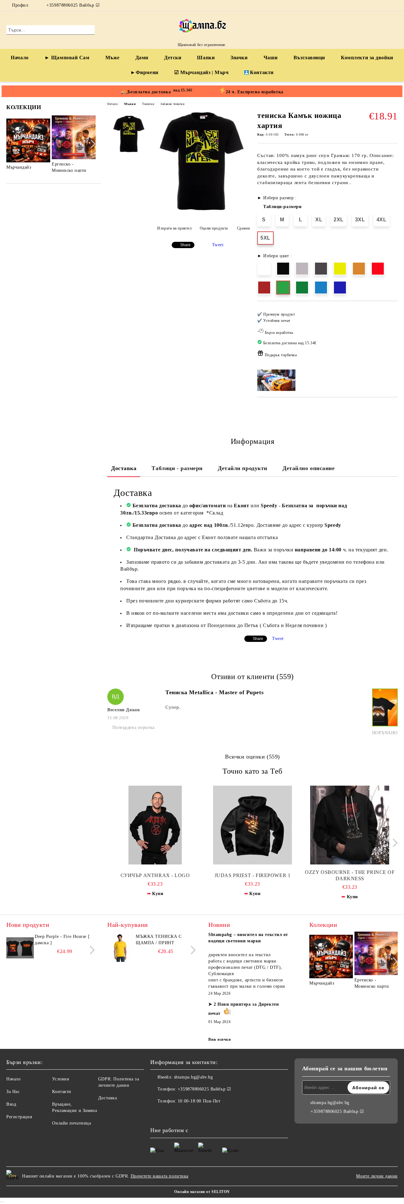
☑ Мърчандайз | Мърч (201, 72)
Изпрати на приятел (174, 228)
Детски (172, 57)
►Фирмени (144, 72)
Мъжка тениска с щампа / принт (158, 939)
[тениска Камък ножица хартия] (201, 211)
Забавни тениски (172, 104)
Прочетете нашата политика (159, 1176)
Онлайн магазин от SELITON (202, 1191)
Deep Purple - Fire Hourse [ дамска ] (62, 939)
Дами (141, 57)
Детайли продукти (242, 468)
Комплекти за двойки (367, 57)
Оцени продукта (214, 228)
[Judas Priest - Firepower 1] (252, 825)
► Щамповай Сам (67, 57)
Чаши (271, 57)
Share (185, 245)
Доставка (123, 468)
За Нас (13, 1091)
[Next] (91, 144)
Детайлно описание (308, 468)
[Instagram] (394, 5)
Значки (238, 57)
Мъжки (130, 104)
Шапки (206, 57)
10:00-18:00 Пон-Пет (199, 1101)
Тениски (148, 104)
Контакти (261, 72)
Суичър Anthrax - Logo (155, 875)
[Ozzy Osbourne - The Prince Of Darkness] (349, 825)
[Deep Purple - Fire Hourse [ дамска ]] (19, 948)
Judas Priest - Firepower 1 (253, 875)
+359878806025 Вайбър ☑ (73, 5)
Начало (19, 57)
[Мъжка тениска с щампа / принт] (120, 948)
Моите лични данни (377, 1176)
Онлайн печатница (71, 1123)
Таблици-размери (282, 206)
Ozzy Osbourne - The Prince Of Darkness (350, 875)
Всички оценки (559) (252, 756)
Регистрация (19, 1116)
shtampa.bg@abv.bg (193, 1077)
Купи (157, 893)
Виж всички (219, 1039)
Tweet (218, 244)
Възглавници (309, 57)
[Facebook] (384, 5)
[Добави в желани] (393, 336)
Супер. (173, 707)
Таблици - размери (177, 468)
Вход (11, 1104)
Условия (60, 1079)
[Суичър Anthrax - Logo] (155, 825)
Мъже (112, 57)
